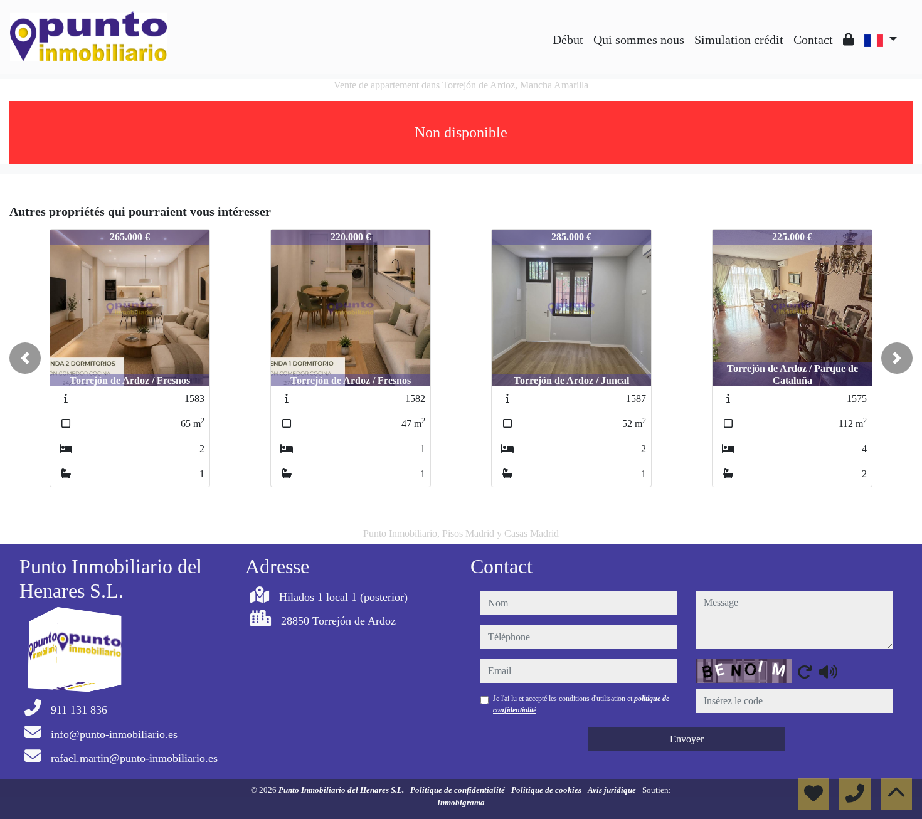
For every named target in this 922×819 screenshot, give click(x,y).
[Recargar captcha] (805, 671)
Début (568, 39)
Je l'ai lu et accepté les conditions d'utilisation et (581, 704)
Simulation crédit (738, 39)
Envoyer (687, 739)
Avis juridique (613, 790)
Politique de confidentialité (458, 790)
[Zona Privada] (848, 39)
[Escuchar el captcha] (828, 671)
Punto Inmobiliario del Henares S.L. (342, 790)
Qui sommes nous (638, 39)
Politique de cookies (547, 790)
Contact (813, 39)
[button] (25, 358)
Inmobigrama (461, 802)
